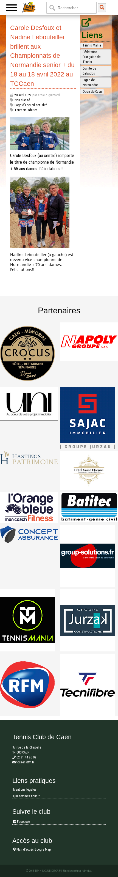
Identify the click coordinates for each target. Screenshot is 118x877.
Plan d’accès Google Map (33, 849)
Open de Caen (92, 92)
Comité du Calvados (89, 71)
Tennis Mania (92, 45)
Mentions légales (24, 789)
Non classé (22, 100)
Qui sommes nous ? (26, 796)
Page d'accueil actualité (31, 105)
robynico (86, 871)
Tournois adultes (26, 110)
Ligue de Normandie (90, 82)
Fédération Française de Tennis (91, 57)
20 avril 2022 (23, 95)
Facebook (23, 822)
